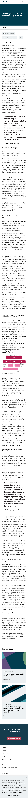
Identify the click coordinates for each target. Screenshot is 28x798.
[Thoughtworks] (6, 2)
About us (4, 750)
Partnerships (5, 756)
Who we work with (7, 759)
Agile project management (9, 37)
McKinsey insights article (12, 143)
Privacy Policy (18, 792)
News (3, 765)
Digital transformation (8, 33)
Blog (21, 37)
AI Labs (4, 762)
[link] (14, 738)
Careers (4, 770)
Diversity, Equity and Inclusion (10, 767)
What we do (5, 753)
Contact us (5, 773)
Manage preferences (14, 795)
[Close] (26, 777)
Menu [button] (23, 2)
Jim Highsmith (7, 43)
